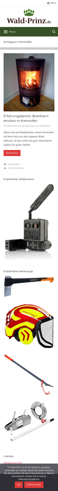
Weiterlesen (12, 153)
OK (18, 484)
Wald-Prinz (44, 126)
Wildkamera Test (13, 462)
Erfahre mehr (34, 484)
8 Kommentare (15, 168)
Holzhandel (13, 164)
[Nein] (54, 477)
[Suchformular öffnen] (54, 31)
